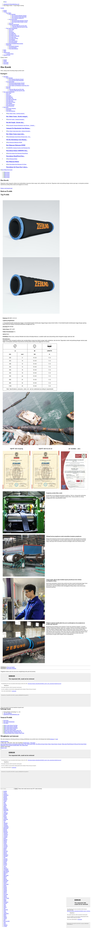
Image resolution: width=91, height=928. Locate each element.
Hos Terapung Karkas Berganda (19, 16)
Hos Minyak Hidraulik (14, 36)
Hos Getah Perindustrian (11, 28)
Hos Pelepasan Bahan (12, 161)
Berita (4, 50)
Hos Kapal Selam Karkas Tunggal (16, 83)
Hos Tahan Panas (24, 745)
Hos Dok (11, 23)
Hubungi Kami (6, 55)
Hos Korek (8, 44)
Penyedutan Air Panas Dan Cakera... (17, 167)
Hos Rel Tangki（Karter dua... (15, 122)
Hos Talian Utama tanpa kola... (15, 134)
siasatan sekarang (4, 741)
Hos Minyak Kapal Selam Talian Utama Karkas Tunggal (48, 744)
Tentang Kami (6, 52)
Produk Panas (26, 742)
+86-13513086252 (7, 713)
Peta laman (32, 742)
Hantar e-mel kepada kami (6, 188)
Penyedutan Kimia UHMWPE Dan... (17, 150)
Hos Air (11, 30)
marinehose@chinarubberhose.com (11, 4)
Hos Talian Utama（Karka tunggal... (17, 116)
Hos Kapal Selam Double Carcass (19, 21)
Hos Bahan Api (12, 34)
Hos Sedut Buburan (13, 48)
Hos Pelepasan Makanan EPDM (15, 145)
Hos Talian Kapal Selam (29, 744)
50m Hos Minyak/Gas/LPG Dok (19, 25)
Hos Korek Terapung (14, 46)
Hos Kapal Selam (13, 19)
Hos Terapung (12, 14)
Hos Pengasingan (13, 42)
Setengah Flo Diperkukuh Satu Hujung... (18, 128)
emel (57, 739)
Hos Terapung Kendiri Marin (12, 745)
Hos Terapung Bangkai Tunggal (19, 15)
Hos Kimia (11, 32)
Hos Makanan (12, 33)
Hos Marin (8, 13)
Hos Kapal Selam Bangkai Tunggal (20, 20)
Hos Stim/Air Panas (13, 38)
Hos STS (8, 88)
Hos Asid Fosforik (13, 41)
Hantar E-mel (4, 747)
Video (4, 51)
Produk (5, 11)
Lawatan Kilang (10, 53)
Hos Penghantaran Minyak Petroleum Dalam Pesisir (12, 744)
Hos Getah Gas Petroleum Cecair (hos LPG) (19, 85)
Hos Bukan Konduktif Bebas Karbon (14, 43)
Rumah (5, 10)
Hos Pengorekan (13, 47)
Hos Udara (11, 29)
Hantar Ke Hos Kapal (14, 24)
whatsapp (52, 739)
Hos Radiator (12, 39)
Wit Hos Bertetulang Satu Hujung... (16, 139)
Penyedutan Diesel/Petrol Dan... (15, 156)
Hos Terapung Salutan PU (18, 18)
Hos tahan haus (12, 37)
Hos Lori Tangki (11, 667)
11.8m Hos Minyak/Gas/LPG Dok (19, 27)
